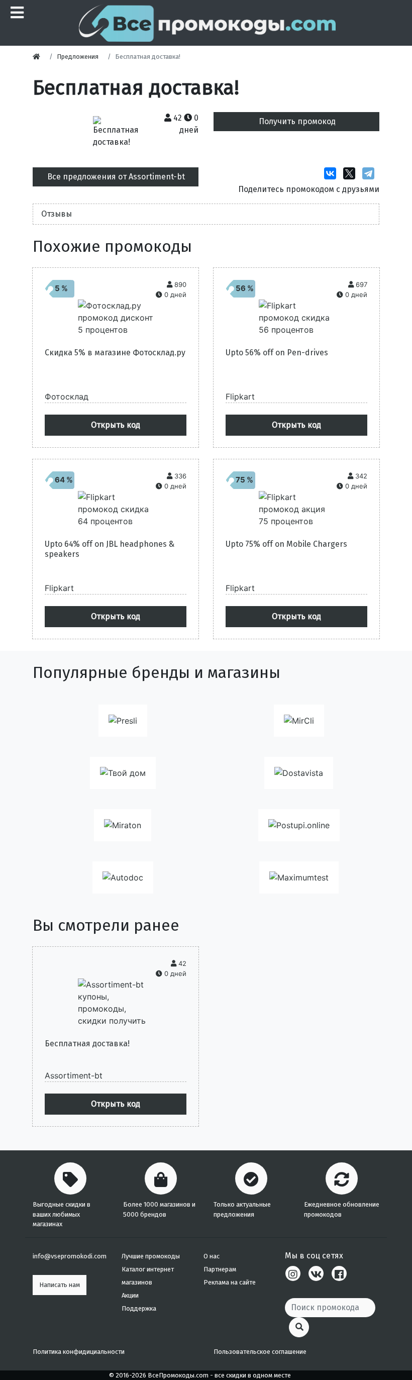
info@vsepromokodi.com (70, 1256)
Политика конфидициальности (79, 1351)
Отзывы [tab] (56, 214)
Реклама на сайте (229, 1282)
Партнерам (219, 1269)
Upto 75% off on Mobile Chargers (286, 544)
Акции (130, 1295)
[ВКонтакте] (332, 173)
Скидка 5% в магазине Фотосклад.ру (115, 352)
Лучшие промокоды (151, 1256)
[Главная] (39, 56)
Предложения (77, 56)
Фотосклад (66, 396)
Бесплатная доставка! (87, 1043)
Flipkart (240, 396)
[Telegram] (370, 173)
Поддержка (139, 1308)
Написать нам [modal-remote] (59, 1285)
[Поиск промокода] (299, 1327)
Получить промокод (297, 121)
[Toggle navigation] (16, 12)
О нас (211, 1256)
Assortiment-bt (73, 1075)
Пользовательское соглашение (260, 1351)
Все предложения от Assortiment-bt (116, 176)
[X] (351, 173)
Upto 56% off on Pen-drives (277, 352)
